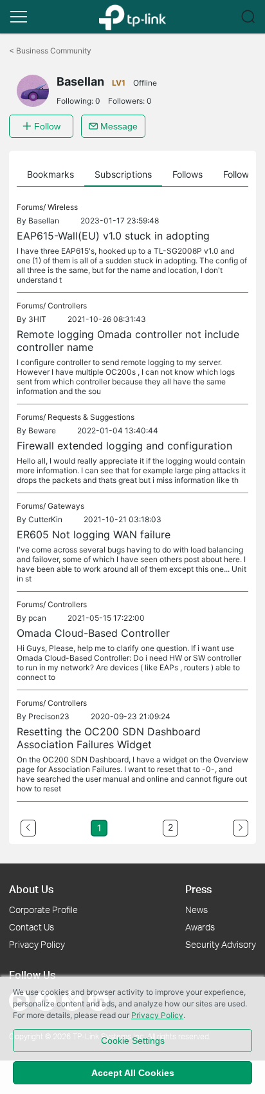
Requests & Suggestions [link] (91, 417)
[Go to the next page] (240, 828)
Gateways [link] (66, 506)
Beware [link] (42, 430)
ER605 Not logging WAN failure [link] (93, 534)
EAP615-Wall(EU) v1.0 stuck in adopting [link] (113, 235)
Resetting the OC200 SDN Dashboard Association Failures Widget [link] (109, 738)
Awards (200, 926)
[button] (18, 16)
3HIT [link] (37, 319)
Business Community (50, 50)
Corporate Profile (43, 909)
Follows (187, 174)
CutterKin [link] (45, 519)
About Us (31, 889)
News (196, 909)
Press (198, 889)
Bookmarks (50, 174)
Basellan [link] (43, 220)
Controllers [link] (67, 305)
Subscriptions (123, 174)
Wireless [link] (63, 207)
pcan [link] (37, 618)
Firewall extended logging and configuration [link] (124, 445)
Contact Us (31, 926)
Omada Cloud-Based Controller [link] (93, 633)
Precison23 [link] (48, 716)
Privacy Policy (37, 944)
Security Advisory (220, 944)
